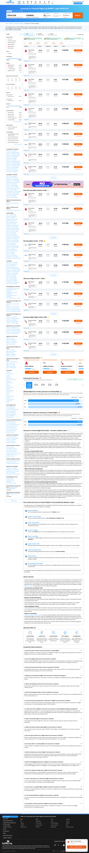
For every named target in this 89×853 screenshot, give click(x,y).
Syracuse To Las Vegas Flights (12, 308)
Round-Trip (15, 11)
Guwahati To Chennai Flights (12, 194)
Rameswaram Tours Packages (13, 474)
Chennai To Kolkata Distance (12, 333)
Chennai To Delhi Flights (11, 150)
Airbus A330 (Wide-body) (13, 142)
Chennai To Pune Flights (11, 159)
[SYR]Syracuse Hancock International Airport (15, 17)
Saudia (7, 393)
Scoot (7, 394)
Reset (21, 34)
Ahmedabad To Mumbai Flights (13, 237)
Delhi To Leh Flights (10, 253)
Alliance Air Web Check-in (12, 429)
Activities (22, 825)
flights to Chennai (28, 586)
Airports (22, 823)
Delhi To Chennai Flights (11, 176)
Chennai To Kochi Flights (11, 171)
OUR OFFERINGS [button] (6, 816)
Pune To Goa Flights (10, 252)
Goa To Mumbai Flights (11, 244)
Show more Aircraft (18, 144)
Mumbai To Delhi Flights (11, 216)
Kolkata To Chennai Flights (12, 185)
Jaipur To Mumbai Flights (11, 283)
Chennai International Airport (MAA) (33, 615)
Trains (52, 819)
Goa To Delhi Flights (10, 265)
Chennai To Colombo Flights (12, 323)
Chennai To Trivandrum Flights (12, 165)
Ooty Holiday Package (11, 462)
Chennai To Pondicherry (11, 436)
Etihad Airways (9, 382)
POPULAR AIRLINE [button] (6, 825)
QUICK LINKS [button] (5, 818)
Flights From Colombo (11, 356)
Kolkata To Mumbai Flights (12, 267)
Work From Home (69, 827)
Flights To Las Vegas (10, 364)
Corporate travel (54, 825)
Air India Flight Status (10, 408)
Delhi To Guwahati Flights (11, 264)
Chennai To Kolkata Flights (12, 156)
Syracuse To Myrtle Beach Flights (13, 311)
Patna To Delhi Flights (11, 249)
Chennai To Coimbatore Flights (13, 153)
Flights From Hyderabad (11, 342)
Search (77, 15)
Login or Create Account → (76, 847)
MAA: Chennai (10, 100)
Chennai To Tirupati (10, 441)
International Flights (18, 23)
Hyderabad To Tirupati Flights (12, 282)
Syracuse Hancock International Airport (12, 488)
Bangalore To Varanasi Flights (12, 271)
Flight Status (8, 481)
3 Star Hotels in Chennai (11, 448)
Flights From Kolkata (10, 344)
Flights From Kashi (10, 353)
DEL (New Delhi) (11, 114)
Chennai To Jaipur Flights (11, 168)
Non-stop (10, 39)
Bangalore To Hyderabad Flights (13, 258)
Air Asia (8, 372)
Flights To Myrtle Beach (11, 367)
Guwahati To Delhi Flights (11, 280)
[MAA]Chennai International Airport (32, 17)
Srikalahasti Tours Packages (12, 471)
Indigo (7, 384)
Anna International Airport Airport (13, 210)
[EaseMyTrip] (10, 2)
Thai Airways (9, 400)
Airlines (67, 821)
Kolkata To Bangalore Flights (12, 246)
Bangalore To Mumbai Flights (12, 225)
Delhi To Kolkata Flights (11, 232)
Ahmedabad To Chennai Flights (13, 188)
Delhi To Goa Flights (10, 217)
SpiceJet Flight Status (11, 412)
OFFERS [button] (4, 829)
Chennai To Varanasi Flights (12, 170)
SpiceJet (8, 397)
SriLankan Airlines (10, 399)
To (26, 13)
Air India (8, 375)
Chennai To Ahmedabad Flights (13, 161)
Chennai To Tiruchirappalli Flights (13, 164)
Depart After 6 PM (11, 44)
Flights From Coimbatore (11, 341)
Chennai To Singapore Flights (12, 318)
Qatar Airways (12, 70)
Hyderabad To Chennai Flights (12, 179)
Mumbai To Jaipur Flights (11, 255)
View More (53, 178)
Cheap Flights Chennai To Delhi (13, 288)
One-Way (9, 11)
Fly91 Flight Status (10, 417)
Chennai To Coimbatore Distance (13, 330)
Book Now (78, 50)
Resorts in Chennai (10, 456)
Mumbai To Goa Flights (11, 223)
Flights (11, 23)
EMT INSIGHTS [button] (6, 831)
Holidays (68, 819)
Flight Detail (26, 61)
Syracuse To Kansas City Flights (13, 309)
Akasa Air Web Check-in (11, 426)
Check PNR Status (54, 823)
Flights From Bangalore (11, 339)
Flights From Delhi (10, 338)
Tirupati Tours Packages (11, 468)
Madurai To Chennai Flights (12, 186)
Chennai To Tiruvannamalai (12, 438)
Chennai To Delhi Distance (12, 327)
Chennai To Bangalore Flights (12, 152)
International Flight (10, 480)
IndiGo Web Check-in (11, 421)
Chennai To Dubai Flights (11, 317)
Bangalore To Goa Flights (11, 238)
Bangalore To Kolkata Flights (12, 240)
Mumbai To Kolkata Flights (12, 235)
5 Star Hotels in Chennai (11, 451)
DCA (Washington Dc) (12, 118)
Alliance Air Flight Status (11, 414)
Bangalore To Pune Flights (12, 262)
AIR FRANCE (11, 48)
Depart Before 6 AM (11, 42)
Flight (21, 819)
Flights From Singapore (11, 351)
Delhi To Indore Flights (11, 276)
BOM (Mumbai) (11, 116)
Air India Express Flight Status (12, 409)
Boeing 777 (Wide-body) (13, 138)
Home (6, 23)
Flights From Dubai (10, 350)
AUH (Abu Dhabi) (11, 119)
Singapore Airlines (10, 396)
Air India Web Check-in (11, 423)
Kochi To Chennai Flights (11, 189)
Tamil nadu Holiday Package (12, 460)
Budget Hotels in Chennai (11, 454)
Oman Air (8, 388)
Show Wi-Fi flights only (12, 127)
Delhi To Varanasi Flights (11, 279)
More (21, 72)
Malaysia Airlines (10, 387)
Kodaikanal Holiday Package (12, 463)
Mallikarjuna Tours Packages (12, 469)
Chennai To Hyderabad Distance (13, 332)
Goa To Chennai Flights (11, 195)
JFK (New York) (11, 112)
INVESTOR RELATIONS (7, 835)
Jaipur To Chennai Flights (11, 197)
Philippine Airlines (10, 390)
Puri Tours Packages (10, 472)
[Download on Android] (58, 846)
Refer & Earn (53, 827)
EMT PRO (68, 823)
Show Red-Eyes (11, 128)
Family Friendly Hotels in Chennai (13, 453)
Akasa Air (8, 376)
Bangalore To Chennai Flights (12, 180)
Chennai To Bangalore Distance (13, 329)
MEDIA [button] (4, 833)
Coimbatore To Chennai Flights (13, 182)
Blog (67, 825)
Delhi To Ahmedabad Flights (12, 241)
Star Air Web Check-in (11, 430)
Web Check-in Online (11, 483)
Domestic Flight (9, 478)
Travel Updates (39, 825)
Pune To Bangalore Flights (12, 250)
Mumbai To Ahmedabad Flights (13, 268)
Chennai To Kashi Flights (11, 320)
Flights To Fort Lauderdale (11, 361)
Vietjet (7, 402)
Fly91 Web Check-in (10, 432)
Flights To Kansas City (11, 366)
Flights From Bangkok (11, 354)
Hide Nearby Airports (12, 40)
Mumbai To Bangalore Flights (12, 228)
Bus (21, 821)
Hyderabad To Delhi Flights (12, 226)
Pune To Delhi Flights (10, 220)
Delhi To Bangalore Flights (12, 222)
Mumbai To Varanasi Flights (12, 247)
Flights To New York (10, 363)
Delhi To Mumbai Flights (11, 214)
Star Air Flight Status (10, 415)
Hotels (37, 819)
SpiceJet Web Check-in (11, 427)
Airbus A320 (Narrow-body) (13, 140)
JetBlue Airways (12, 68)
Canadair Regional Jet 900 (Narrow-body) (13, 134)
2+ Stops (9, 53)
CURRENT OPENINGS (7, 837)
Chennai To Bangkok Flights (12, 321)
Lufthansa (8, 385)
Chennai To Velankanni (11, 439)
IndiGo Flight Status (10, 406)
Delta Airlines (11, 46)
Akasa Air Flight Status (11, 411)
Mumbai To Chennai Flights (12, 177)
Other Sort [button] (81, 34)
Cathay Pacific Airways (11, 379)
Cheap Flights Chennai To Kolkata (13, 298)
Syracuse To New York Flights (12, 306)
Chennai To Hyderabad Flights (12, 155)
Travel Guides (38, 823)
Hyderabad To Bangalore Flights (13, 270)
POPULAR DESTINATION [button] (8, 820)
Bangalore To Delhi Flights (12, 219)
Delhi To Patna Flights (11, 243)
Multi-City (20, 11)
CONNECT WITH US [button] (7, 827)
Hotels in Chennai (10, 447)
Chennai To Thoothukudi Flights (13, 162)
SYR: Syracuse (11, 96)
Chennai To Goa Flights (11, 158)
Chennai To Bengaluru (11, 442)
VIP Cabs (37, 827)
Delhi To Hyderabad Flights (12, 231)
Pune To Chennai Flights (11, 183)
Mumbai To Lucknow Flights (12, 273)
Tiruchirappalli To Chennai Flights (13, 191)
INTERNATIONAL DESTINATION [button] (9, 823)
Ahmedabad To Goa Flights (12, 256)
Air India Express (9, 373)
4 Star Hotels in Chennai (11, 450)
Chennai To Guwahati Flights (12, 167)
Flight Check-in (23, 827)
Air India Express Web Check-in (13, 424)
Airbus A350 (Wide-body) (13, 137)
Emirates (8, 381)
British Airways (9, 378)
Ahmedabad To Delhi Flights (12, 229)
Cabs (52, 821)
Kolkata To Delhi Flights (11, 234)
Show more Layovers (17, 121)
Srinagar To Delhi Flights (11, 274)
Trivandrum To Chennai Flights (12, 192)
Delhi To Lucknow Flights (11, 277)
